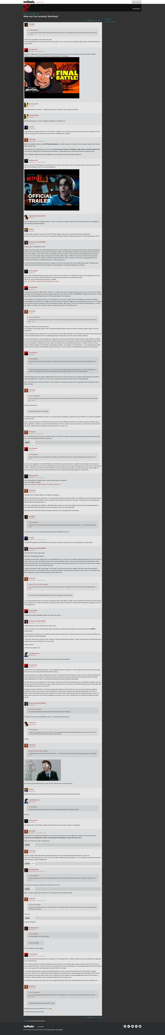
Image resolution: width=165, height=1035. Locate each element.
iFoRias (31, 229)
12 (96, 20)
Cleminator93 (33, 160)
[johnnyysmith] (26, 105)
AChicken (32, 139)
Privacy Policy (59, 1029)
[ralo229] (26, 127)
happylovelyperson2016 (37, 216)
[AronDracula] (26, 50)
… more (31, 34)
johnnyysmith (34, 104)
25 (99, 20)
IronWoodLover (34, 653)
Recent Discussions (110, 22)
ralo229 (31, 127)
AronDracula (33, 49)
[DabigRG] (26, 25)
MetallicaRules (34, 869)
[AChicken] (26, 140)
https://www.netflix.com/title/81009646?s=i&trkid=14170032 (41, 281)
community (40, 2)
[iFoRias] (26, 230)
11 (94, 20)
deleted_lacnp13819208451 (37, 242)
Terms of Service (51, 1029)
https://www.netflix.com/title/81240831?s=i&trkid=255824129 (42, 484)
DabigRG (31, 24)
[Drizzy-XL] (26, 723)
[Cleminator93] (26, 161)
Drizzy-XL (32, 722)
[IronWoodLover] (26, 654)
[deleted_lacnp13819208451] (26, 243)
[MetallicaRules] (26, 870)
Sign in (25, 1021)
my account (136, 2)
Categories (136, 9)
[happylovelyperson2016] (26, 217)
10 (91, 20)
